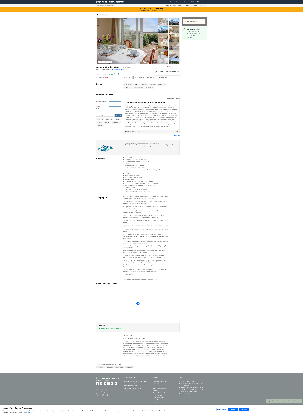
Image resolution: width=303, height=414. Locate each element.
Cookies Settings (221, 409)
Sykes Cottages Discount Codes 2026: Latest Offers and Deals (192, 384)
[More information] (204, 29)
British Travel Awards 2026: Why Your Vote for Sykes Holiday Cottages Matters (192, 390)
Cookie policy (156, 386)
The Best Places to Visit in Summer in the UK (192, 387)
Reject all (233, 409)
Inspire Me (155, 399)
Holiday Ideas (194, 5)
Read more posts (185, 393)
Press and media (157, 402)
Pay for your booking (158, 395)
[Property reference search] (115, 5)
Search (119, 115)
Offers (187, 5)
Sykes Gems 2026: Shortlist (188, 381)
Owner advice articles (158, 397)
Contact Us (186, 1)
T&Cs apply (161, 10)
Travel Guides (203, 5)
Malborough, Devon (110, 69)
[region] (151, 409)
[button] (99, 40)
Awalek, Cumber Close (108, 67)
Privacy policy (156, 383)
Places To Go (181, 5)
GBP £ (192, 1)
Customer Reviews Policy (159, 392)
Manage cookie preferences (160, 388)
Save (170, 67)
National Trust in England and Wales (111, 328)
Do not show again (161, 73)
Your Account (201, 1)
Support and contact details (160, 381)
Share (177, 67)
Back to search (103, 14)
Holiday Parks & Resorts (171, 5)
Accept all (244, 409)
